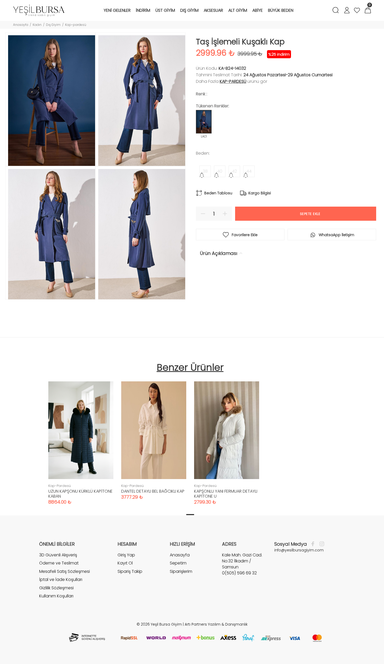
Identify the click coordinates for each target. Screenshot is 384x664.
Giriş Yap (126, 555)
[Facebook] (314, 544)
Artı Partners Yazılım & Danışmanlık (216, 624)
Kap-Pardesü (233, 81)
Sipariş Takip (130, 571)
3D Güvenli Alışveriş (58, 555)
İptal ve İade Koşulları (60, 579)
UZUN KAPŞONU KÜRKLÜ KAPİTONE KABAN (80, 493)
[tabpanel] (80, 438)
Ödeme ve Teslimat (59, 563)
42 (234, 171)
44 (249, 171)
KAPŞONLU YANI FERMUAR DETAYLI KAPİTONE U (225, 493)
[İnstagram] (320, 544)
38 (205, 171)
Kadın (37, 24)
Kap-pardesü (75, 24)
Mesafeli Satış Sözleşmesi (64, 571)
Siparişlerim (181, 571)
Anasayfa (20, 24)
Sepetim (178, 563)
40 (219, 171)
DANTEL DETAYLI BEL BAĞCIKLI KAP (152, 491)
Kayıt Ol (125, 563)
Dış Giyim (53, 24)
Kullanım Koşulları (56, 596)
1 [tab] (190, 514)
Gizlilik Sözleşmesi (56, 588)
